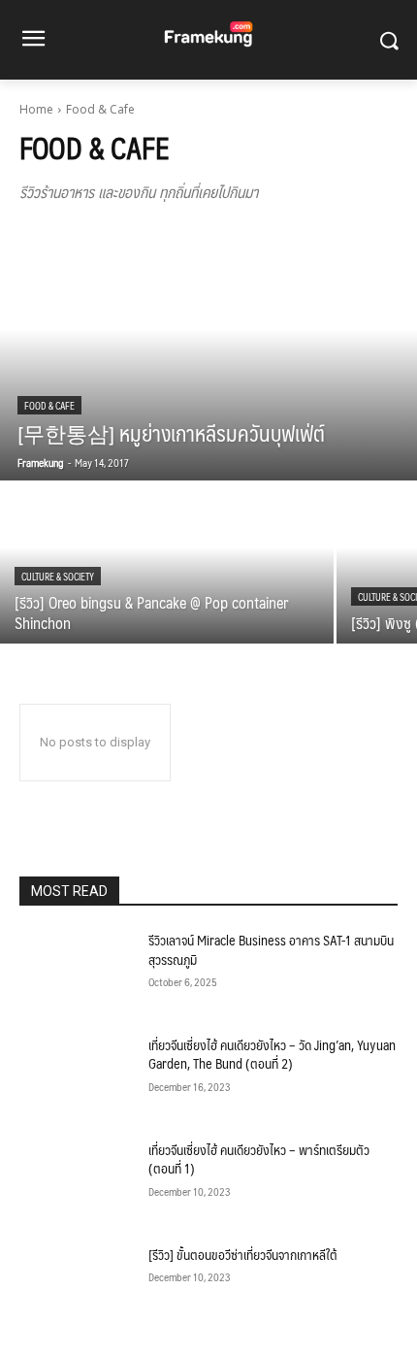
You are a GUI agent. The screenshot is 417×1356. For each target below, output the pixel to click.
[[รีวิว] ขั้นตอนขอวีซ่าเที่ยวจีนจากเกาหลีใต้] (76, 1285)
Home (36, 109)
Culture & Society (57, 576)
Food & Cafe (49, 405)
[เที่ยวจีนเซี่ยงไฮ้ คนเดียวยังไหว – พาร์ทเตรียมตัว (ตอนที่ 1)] (76, 1180)
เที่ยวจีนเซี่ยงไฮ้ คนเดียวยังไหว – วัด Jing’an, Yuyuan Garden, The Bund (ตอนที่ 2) (272, 1054)
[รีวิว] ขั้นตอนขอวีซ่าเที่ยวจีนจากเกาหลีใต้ (242, 1254)
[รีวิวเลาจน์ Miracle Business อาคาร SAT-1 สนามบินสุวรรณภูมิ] (76, 970)
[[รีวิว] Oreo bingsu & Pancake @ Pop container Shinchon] (167, 563)
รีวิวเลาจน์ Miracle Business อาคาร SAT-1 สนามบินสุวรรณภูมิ (271, 949)
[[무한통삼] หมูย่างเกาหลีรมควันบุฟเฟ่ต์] (208, 354)
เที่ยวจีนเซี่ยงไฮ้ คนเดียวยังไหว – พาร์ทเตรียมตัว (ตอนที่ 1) (258, 1159)
